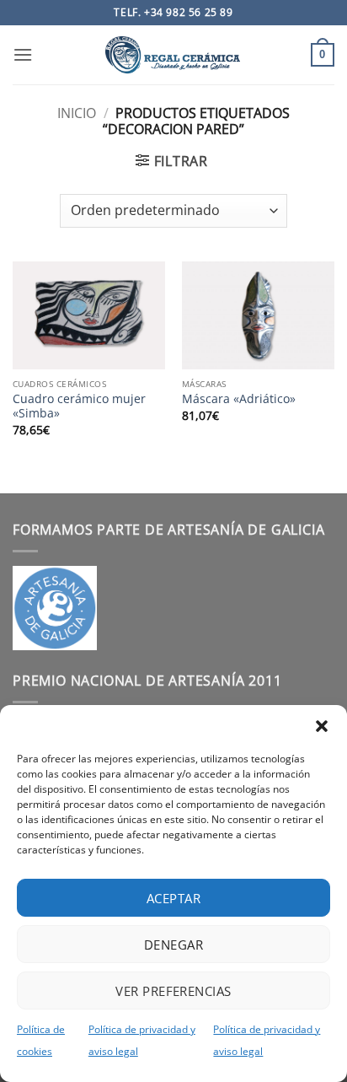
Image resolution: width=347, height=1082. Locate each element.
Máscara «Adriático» (239, 398)
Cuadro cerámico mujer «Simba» (79, 406)
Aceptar (173, 898)
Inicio (76, 113)
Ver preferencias (173, 990)
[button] (321, 726)
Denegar (173, 944)
